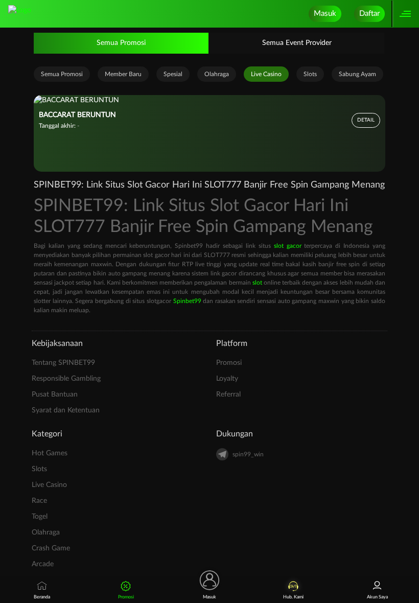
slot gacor (287, 246)
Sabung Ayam (357, 74)
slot (257, 283)
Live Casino (266, 74)
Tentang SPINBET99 (63, 362)
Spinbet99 (187, 301)
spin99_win (248, 454)
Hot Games (49, 453)
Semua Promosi (121, 43)
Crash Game (51, 548)
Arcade (43, 564)
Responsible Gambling (66, 378)
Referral (228, 394)
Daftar (369, 13)
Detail (366, 120)
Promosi (229, 362)
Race (39, 500)
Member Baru (123, 74)
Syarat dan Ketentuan (66, 410)
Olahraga (216, 74)
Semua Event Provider (297, 43)
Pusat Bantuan (55, 394)
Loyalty (227, 378)
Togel (40, 516)
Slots (310, 74)
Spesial (173, 74)
